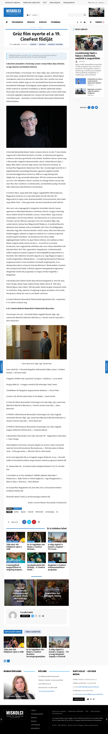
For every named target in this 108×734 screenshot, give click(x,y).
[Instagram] (81, 22)
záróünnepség (49, 512)
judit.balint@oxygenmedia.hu (88, 687)
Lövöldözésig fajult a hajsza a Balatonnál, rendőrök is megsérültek (96, 12)
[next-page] (8, 661)
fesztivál (30, 512)
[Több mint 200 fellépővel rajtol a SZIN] (15, 537)
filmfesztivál (39, 512)
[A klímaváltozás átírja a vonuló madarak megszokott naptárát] (80, 81)
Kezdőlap (33, 27)
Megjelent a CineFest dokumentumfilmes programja (57, 567)
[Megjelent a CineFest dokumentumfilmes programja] (57, 557)
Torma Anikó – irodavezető (15, 696)
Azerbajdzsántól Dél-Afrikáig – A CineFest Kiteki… (36, 567)
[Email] (32, 616)
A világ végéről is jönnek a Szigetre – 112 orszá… (56, 546)
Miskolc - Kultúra (56, 44)
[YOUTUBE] (88, 699)
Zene (50, 541)
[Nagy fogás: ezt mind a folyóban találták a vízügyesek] (80, 91)
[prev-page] (5, 661)
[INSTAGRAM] (93, 699)
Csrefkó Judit (26, 612)
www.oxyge (43, 691)
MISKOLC (42, 44)
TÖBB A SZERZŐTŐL (32, 632)
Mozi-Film (31, 541)
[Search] (85, 15)
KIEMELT (33, 44)
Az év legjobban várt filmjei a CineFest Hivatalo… (36, 546)
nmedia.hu (50, 691)
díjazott (23, 512)
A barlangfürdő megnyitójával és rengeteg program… (14, 567)
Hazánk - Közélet (12, 541)
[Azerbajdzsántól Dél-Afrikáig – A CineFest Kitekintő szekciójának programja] (36, 557)
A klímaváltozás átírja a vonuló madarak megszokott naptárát (95, 81)
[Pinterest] (34, 522)
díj (57, 512)
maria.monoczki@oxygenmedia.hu (90, 694)
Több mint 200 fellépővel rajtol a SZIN (14, 546)
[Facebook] (77, 22)
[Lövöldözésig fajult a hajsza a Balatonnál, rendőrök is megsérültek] (89, 43)
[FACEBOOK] (90, 699)
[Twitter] (29, 522)
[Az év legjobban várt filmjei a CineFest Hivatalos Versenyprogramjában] (36, 537)
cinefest (16, 512)
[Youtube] (84, 22)
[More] (39, 522)
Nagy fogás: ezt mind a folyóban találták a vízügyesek (95, 91)
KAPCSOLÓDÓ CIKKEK (13, 632)
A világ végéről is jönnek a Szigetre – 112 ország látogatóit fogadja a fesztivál (59, 653)
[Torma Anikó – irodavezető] (19, 687)
